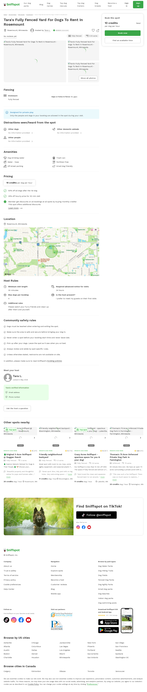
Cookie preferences (12, 584)
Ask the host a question (17, 408)
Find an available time (123, 40)
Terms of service (11, 575)
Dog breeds (98, 4)
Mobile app (56, 594)
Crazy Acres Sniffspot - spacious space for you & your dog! (87, 457)
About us (8, 566)
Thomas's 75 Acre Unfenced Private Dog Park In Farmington (124, 457)
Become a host (112, 4)
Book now (122, 33)
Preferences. (92, 684)
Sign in (127, 4)
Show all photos (88, 78)
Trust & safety (10, 571)
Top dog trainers (80, 4)
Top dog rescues (63, 4)
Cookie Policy (33, 684)
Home (53, 566)
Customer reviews (59, 584)
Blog (41, 4)
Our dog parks (27, 4)
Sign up (138, 4)
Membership (56, 575)
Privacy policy (10, 580)
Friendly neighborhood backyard (50, 455)
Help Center (9, 589)
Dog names (50, 4)
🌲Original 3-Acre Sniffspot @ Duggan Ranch (17, 455)
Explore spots (57, 571)
